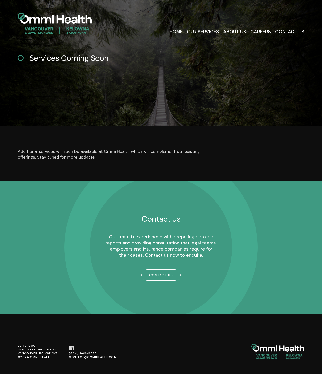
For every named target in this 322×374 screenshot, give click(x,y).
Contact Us (289, 31)
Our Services (203, 31)
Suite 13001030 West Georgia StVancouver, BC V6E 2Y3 (38, 349)
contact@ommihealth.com (92, 357)
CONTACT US (161, 275)
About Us (234, 31)
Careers (260, 31)
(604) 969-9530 (83, 353)
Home (176, 31)
